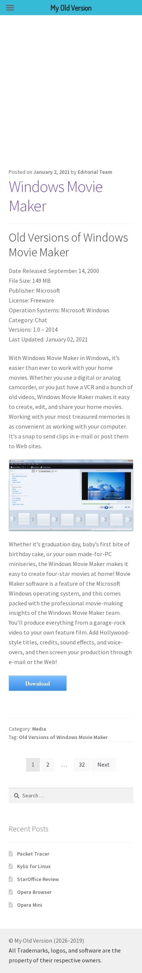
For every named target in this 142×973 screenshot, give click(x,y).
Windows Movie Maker (56, 195)
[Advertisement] (71, 90)
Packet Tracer (33, 853)
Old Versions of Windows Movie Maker (63, 737)
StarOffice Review (38, 879)
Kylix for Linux (34, 866)
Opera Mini (29, 904)
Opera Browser (34, 892)
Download (37, 683)
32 (82, 764)
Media (39, 728)
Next (103, 764)
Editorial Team (95, 171)
